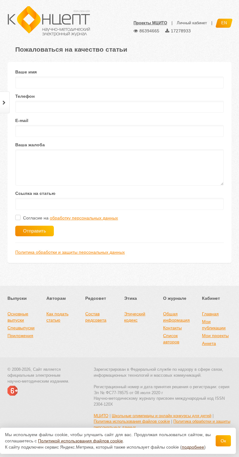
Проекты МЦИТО (150, 23)
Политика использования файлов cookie (132, 421)
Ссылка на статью (35, 193)
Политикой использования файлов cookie (80, 440)
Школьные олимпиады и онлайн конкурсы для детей (161, 415)
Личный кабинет (192, 23)
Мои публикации (214, 324)
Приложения (20, 335)
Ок (223, 440)
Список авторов (171, 338)
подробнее (193, 447)
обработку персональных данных (84, 217)
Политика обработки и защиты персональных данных (70, 252)
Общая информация (176, 317)
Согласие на (70, 217)
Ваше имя (26, 71)
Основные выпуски (17, 317)
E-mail (21, 120)
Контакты (172, 327)
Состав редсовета (95, 317)
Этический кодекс (134, 317)
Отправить (34, 230)
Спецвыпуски (21, 327)
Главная (210, 313)
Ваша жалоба (30, 144)
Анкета (209, 343)
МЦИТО (101, 415)
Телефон (25, 96)
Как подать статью (57, 317)
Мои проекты (215, 335)
